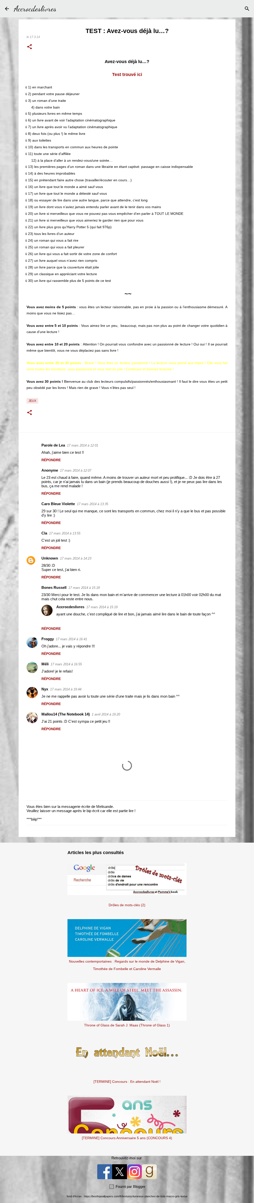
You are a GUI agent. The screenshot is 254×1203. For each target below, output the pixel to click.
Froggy (47, 639)
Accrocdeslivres (35, 8)
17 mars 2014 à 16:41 (71, 639)
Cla (44, 533)
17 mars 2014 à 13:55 (64, 533)
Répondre (51, 460)
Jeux (32, 401)
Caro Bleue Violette (58, 504)
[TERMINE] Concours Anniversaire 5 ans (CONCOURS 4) (127, 1138)
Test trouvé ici (127, 74)
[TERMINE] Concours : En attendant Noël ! (127, 1082)
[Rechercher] (63, 9)
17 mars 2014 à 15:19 (102, 607)
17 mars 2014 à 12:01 (82, 445)
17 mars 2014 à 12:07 (75, 470)
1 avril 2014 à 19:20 (106, 714)
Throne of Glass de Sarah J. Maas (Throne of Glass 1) (127, 1025)
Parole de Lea (53, 445)
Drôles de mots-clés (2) (127, 905)
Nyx (44, 689)
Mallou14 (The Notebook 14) (65, 714)
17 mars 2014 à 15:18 (84, 588)
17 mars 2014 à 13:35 (92, 504)
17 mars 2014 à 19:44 (65, 689)
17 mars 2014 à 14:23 (75, 558)
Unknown (49, 558)
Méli (45, 664)
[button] (29, 47)
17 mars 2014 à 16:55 (66, 664)
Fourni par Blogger (130, 1186)
